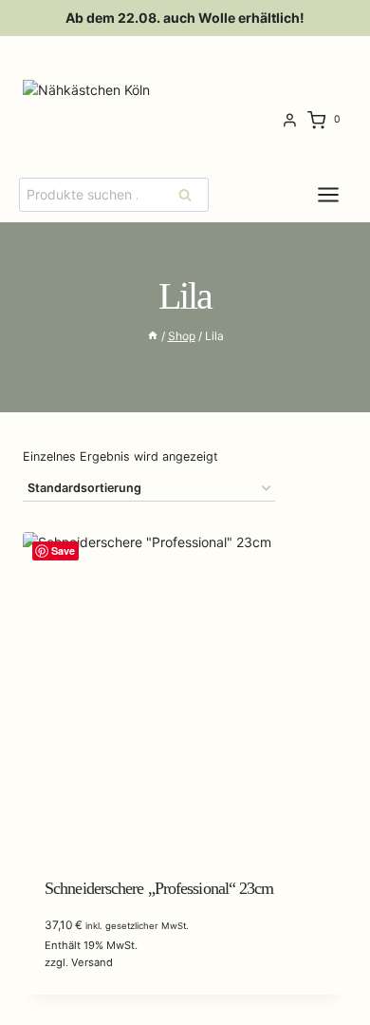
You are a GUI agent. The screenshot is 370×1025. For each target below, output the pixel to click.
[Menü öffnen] (343, 194)
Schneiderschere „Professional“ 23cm (159, 888)
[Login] (290, 120)
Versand (92, 962)
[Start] (152, 336)
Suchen (191, 194)
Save (63, 550)
